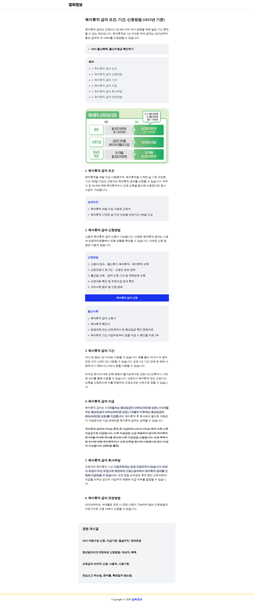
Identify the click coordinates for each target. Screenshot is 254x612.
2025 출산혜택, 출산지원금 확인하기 (112, 49)
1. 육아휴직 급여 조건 (104, 68)
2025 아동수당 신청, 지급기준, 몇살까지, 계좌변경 (111, 540)
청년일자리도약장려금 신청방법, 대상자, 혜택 (109, 552)
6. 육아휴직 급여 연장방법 (107, 97)
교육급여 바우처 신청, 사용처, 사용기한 (105, 563)
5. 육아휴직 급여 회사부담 (107, 91)
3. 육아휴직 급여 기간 (104, 79)
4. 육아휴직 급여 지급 (104, 85)
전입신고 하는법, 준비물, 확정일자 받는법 (107, 575)
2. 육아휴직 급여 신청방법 (107, 74)
